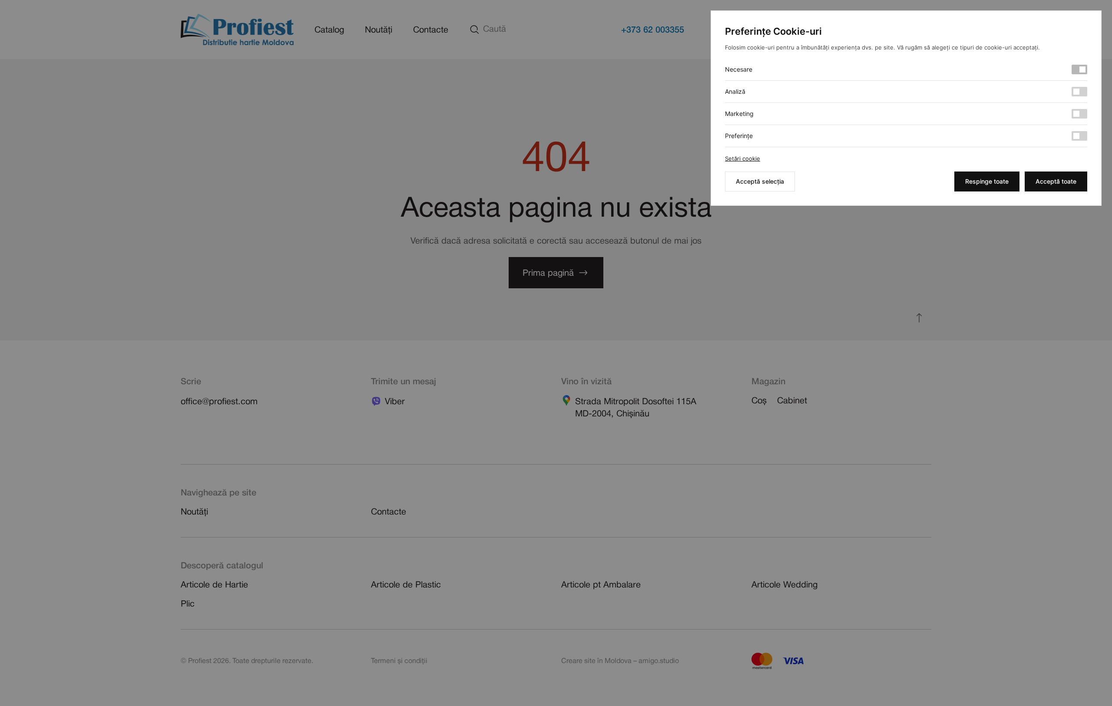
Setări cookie (742, 158)
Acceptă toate (1056, 181)
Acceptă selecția (760, 181)
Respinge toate (987, 181)
